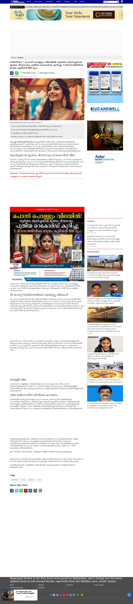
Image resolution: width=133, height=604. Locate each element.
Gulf (75, 1)
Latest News (38, 1)
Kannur (58, 1)
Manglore (67, 1)
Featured (90, 221)
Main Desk (15, 76)
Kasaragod (49, 1)
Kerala (82, 1)
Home (29, 1)
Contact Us (69, 585)
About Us (41, 585)
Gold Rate (14, 480)
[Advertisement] (64, 43)
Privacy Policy (99, 585)
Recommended (93, 252)
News (39, 480)
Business (20, 58)
